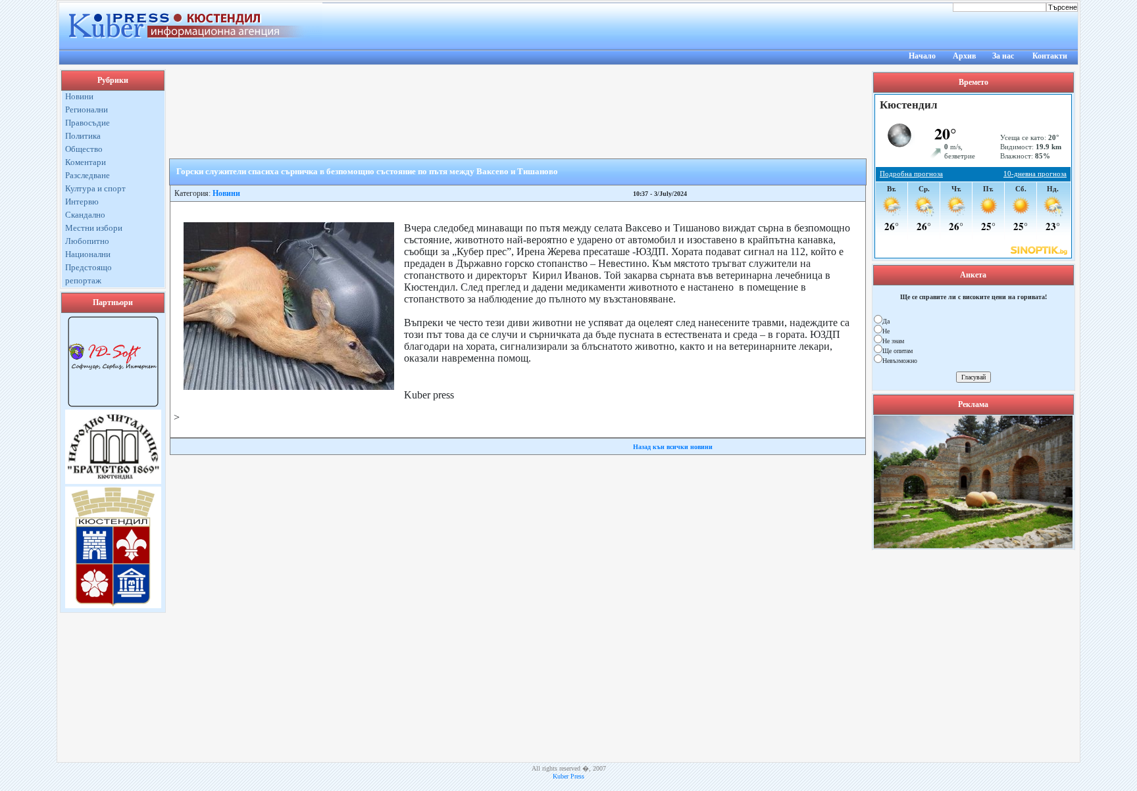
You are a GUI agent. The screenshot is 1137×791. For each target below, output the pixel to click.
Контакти (1049, 55)
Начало (922, 55)
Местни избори (93, 228)
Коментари (85, 162)
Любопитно (87, 241)
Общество (84, 149)
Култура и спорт (95, 188)
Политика (83, 136)
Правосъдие (87, 123)
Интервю (82, 201)
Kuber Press (568, 776)
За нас (1003, 55)
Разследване (87, 175)
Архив (964, 55)
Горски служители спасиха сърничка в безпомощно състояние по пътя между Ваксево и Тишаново (367, 171)
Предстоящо (88, 267)
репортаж (83, 280)
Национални (88, 254)
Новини (79, 96)
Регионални (86, 109)
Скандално (85, 215)
